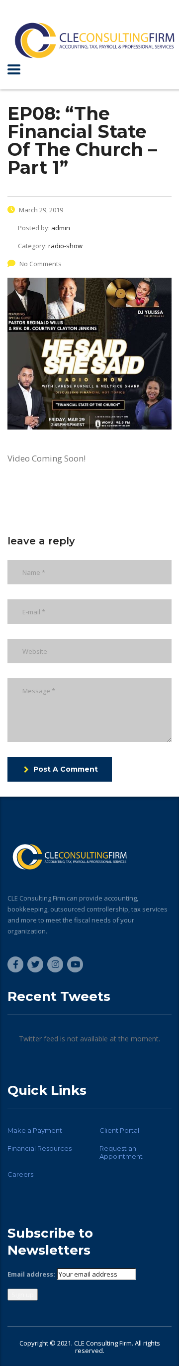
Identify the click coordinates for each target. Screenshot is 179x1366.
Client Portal (119, 1130)
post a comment (65, 769)
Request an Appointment (121, 1152)
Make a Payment (34, 1130)
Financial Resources (39, 1148)
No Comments (40, 263)
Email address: (31, 1274)
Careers (20, 1174)
